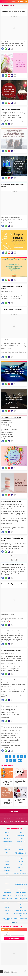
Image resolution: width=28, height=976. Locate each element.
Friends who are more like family (11, 680)
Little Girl (7, 883)
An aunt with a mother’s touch (10, 631)
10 (14, 760)
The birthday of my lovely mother (11, 418)
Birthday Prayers (7, 895)
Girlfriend (6, 832)
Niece (7, 913)
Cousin (7, 877)
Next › (20, 760)
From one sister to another (9, 706)
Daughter (7, 857)
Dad (7, 852)
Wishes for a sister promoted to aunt (12, 727)
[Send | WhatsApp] (6, 48)
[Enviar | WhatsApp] (6, 75)
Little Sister (7, 849)
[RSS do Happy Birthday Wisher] (25, 971)
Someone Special (7, 846)
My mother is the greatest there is (11, 502)
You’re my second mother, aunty (10, 109)
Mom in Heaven (7, 818)
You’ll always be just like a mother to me (13, 11)
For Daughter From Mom (21, 821)
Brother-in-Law (7, 880)
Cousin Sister (7, 870)
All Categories (14, 923)
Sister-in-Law (7, 867)
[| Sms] (9, 48)
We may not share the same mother (11, 309)
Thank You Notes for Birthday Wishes (7, 842)
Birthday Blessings (7, 898)
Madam (7, 907)
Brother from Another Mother (7, 919)
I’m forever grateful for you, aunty (11, 650)
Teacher (7, 861)
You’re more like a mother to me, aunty (12, 565)
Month (17, 932)
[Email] (12, 48)
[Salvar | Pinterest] (9, 75)
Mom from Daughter (21, 818)
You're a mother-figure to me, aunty (12, 584)
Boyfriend (7, 864)
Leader (7, 910)
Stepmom (21, 815)
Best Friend (7, 838)
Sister (7, 835)
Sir (7, 874)
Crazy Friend (7, 889)
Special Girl (7, 903)
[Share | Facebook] (2, 48)
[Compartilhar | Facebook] (3, 75)
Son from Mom (7, 815)
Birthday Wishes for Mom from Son (7, 822)
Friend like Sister (7, 892)
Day (7, 932)
